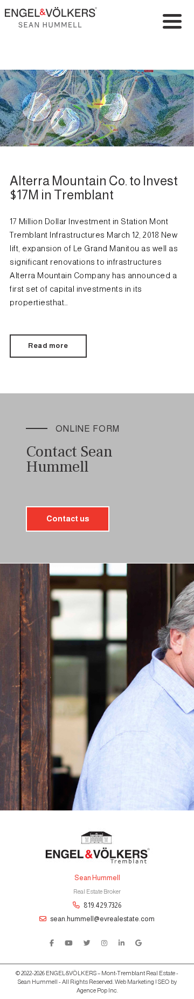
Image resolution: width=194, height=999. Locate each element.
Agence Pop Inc (97, 990)
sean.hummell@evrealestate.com (102, 919)
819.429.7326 (101, 905)
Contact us (67, 518)
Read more (48, 345)
